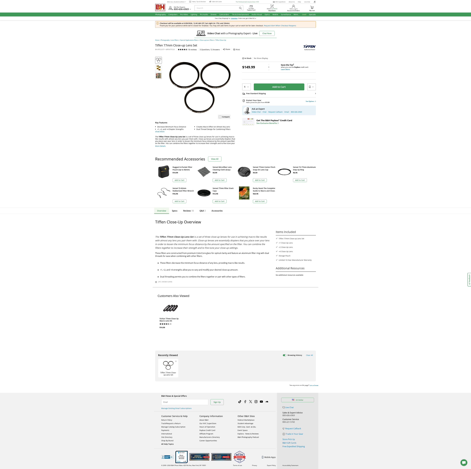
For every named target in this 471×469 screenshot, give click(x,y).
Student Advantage (245, 423)
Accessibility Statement (290, 465)
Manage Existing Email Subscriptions (176, 408)
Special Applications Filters (189, 40)
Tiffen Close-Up (220, 40)
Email (165, 402)
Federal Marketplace (246, 420)
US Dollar (299, 400)
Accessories (217, 210)
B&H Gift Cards (289, 443)
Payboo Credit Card (207, 430)
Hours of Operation (207, 427)
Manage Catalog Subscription (173, 427)
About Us (292, 2)
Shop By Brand (167, 440)
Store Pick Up (288, 439)
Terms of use (237, 465)
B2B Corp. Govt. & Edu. (247, 427)
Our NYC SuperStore (207, 423)
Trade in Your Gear (294, 434)
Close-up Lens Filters (207, 40)
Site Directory (166, 437)
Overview (161, 210)
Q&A (203, 210)
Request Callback (293, 428)
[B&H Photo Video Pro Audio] (161, 7)
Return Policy (166, 420)
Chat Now (267, 33)
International (166, 434)
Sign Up (217, 402)
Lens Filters (175, 40)
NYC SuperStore (280, 2)
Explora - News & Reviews (248, 434)
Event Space (243, 430)
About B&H (203, 420)
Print (238, 49)
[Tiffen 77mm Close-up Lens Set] (200, 87)
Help (299, 2)
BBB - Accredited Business (167, 457)
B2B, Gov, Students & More (175, 2)
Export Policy (271, 465)
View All (214, 159)
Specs (174, 210)
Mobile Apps (270, 457)
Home (157, 40)
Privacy (254, 465)
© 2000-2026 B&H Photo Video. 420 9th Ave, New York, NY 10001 (183, 465)
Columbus (234, 18)
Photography (165, 40)
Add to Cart (279, 86)
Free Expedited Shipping (293, 446)
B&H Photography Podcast (248, 437)
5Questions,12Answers (210, 49)
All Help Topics (167, 444)
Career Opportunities (208, 440)
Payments (165, 430)
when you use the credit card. (294, 67)
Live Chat (307, 2)
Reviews (188, 210)
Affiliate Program (206, 434)
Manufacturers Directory (209, 437)
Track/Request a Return (171, 423)
